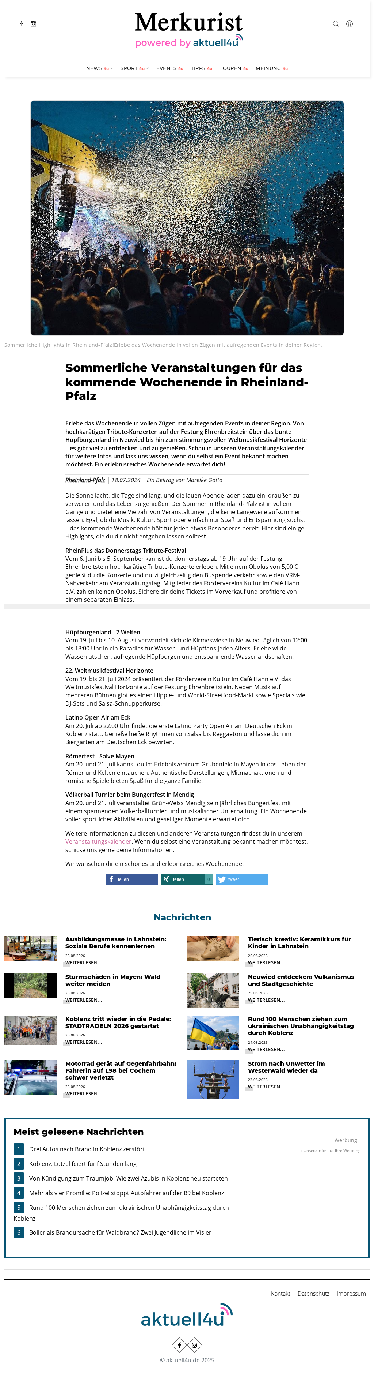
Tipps (202, 68)
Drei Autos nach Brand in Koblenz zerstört (87, 1149)
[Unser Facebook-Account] (179, 1345)
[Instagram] (33, 23)
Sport (133, 68)
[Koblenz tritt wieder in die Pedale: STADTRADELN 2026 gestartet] (30, 1029)
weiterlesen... (84, 962)
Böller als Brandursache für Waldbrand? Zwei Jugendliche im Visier (120, 1232)
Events (170, 68)
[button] (132, 879)
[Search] (336, 22)
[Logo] (189, 29)
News (97, 68)
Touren (234, 68)
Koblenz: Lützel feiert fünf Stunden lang (83, 1164)
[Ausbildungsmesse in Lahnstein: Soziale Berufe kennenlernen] (30, 948)
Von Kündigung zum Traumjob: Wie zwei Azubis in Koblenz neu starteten (128, 1178)
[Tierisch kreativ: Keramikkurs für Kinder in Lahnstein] (213, 948)
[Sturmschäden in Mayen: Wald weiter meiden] (30, 985)
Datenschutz (313, 1294)
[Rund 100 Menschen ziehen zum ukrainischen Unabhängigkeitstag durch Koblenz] (213, 1032)
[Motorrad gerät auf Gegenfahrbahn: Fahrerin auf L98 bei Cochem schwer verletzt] (30, 1077)
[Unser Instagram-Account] (194, 1345)
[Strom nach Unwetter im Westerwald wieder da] (213, 1079)
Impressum (351, 1294)
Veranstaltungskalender (98, 841)
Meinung (272, 68)
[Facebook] (21, 23)
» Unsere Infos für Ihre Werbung (330, 1150)
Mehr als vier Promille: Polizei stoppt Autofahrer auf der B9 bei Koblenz (126, 1193)
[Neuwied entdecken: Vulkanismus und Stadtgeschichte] (213, 990)
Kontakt (280, 1294)
